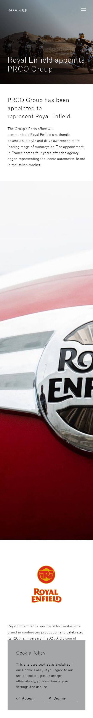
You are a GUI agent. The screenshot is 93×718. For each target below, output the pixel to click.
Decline (59, 698)
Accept (28, 698)
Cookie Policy (32, 670)
